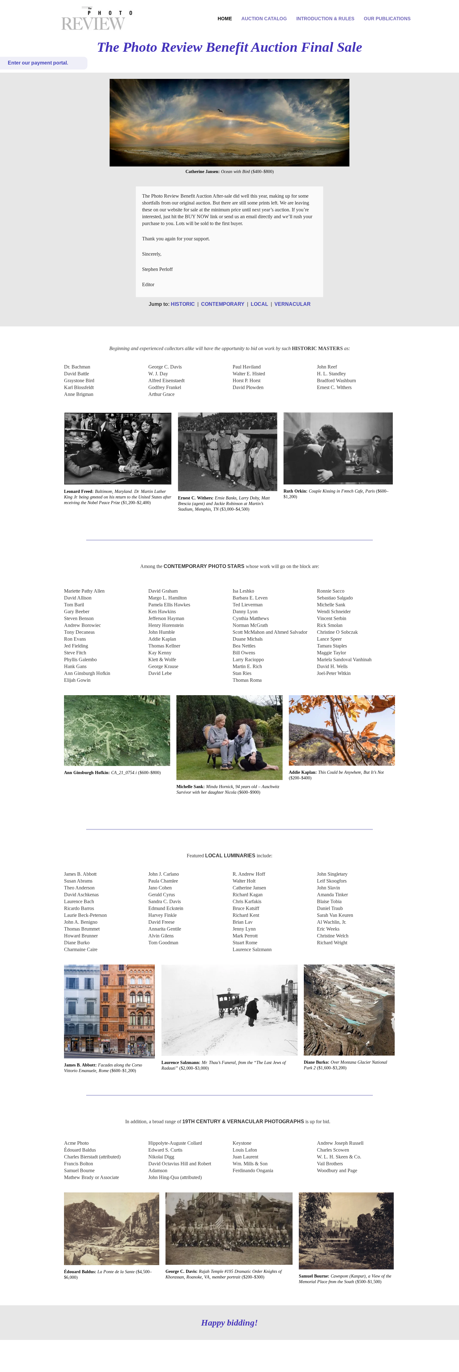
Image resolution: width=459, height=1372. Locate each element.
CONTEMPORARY (222, 304)
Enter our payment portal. (38, 62)
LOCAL (259, 304)
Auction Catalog (264, 18)
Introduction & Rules (325, 18)
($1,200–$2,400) (117, 497)
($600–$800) (112, 772)
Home (225, 18)
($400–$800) (229, 171)
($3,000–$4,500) (224, 504)
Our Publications (387, 18)
